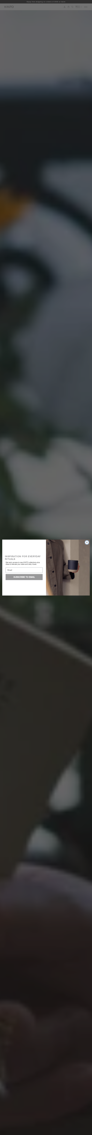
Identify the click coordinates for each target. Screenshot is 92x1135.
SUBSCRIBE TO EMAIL (24, 577)
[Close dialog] (87, 542)
